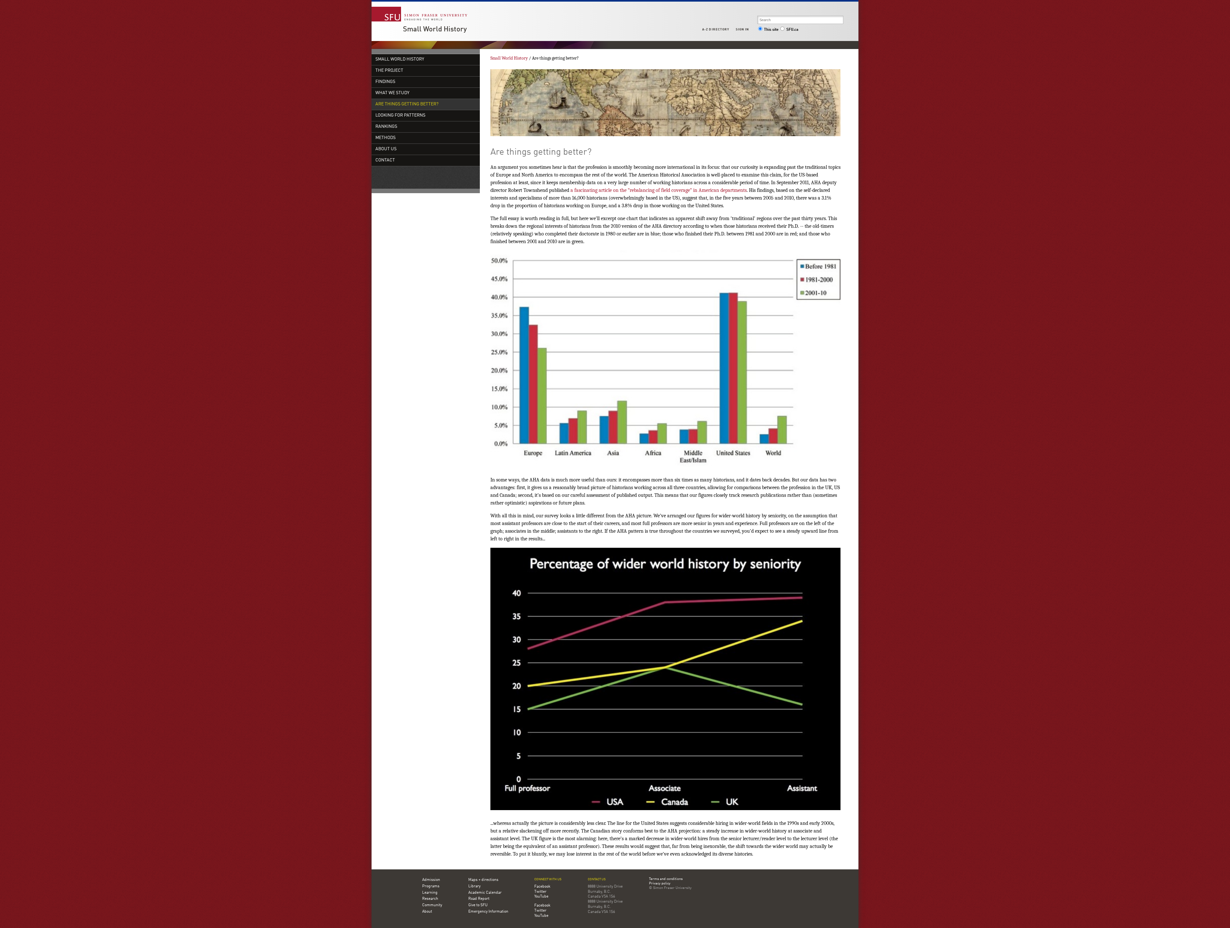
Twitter (540, 892)
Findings (385, 82)
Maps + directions (483, 880)
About (427, 912)
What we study (392, 93)
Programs (430, 886)
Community (432, 905)
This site (771, 30)
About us (386, 149)
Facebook (542, 887)
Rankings (386, 127)
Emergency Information (488, 912)
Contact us (597, 879)
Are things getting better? (407, 104)
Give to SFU (478, 905)
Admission (431, 880)
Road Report (478, 899)
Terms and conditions (666, 879)
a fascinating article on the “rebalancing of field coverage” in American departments (658, 190)
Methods (385, 138)
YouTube (541, 897)
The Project (389, 71)
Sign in (742, 29)
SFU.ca (792, 30)
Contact (385, 160)
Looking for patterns (400, 115)
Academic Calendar (485, 893)
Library (474, 886)
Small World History (435, 29)
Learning (430, 893)
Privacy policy (659, 883)
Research (430, 899)
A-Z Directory (715, 29)
